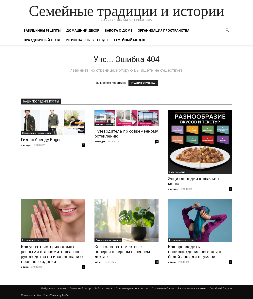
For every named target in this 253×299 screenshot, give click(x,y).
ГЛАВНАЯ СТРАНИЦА (143, 83)
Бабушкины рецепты (42, 30)
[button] (227, 31)
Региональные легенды (87, 40)
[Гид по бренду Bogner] (53, 122)
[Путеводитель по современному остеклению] (126, 118)
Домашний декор (82, 30)
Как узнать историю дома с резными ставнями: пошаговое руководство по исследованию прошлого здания (52, 254)
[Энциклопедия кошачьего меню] (200, 142)
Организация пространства (163, 30)
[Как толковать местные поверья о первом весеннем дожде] (126, 220)
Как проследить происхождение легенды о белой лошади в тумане (194, 251)
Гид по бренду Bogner (42, 139)
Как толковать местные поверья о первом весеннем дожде (122, 251)
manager (26, 144)
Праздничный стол (42, 40)
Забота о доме (118, 30)
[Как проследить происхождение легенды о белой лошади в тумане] (200, 220)
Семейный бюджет (131, 40)
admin (25, 266)
